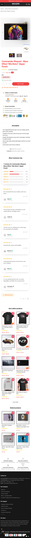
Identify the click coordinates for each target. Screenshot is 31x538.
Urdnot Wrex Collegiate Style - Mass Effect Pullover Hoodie (8, 394)
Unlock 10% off (3, 531)
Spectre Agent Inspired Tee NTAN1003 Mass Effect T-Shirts (22, 327)
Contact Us (3, 510)
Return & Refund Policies (6, 508)
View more (15, 402)
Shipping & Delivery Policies (7, 504)
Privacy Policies (4, 493)
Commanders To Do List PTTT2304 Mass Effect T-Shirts (7, 327)
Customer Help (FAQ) (5, 512)
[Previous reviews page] (21, 298)
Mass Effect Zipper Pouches (8, 11)
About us (3, 489)
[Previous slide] (2, 32)
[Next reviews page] (28, 298)
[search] (27, 4)
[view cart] (29, 4)
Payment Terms (4, 506)
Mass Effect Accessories (11, 9)
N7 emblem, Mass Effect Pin (22, 349)
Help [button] (28, 536)
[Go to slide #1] (11, 55)
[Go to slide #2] (19, 55)
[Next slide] (28, 32)
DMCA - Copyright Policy (6, 495)
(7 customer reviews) (12, 69)
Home (2, 9)
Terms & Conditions (5, 491)
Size (3, 74)
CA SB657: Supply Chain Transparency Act (10, 497)
